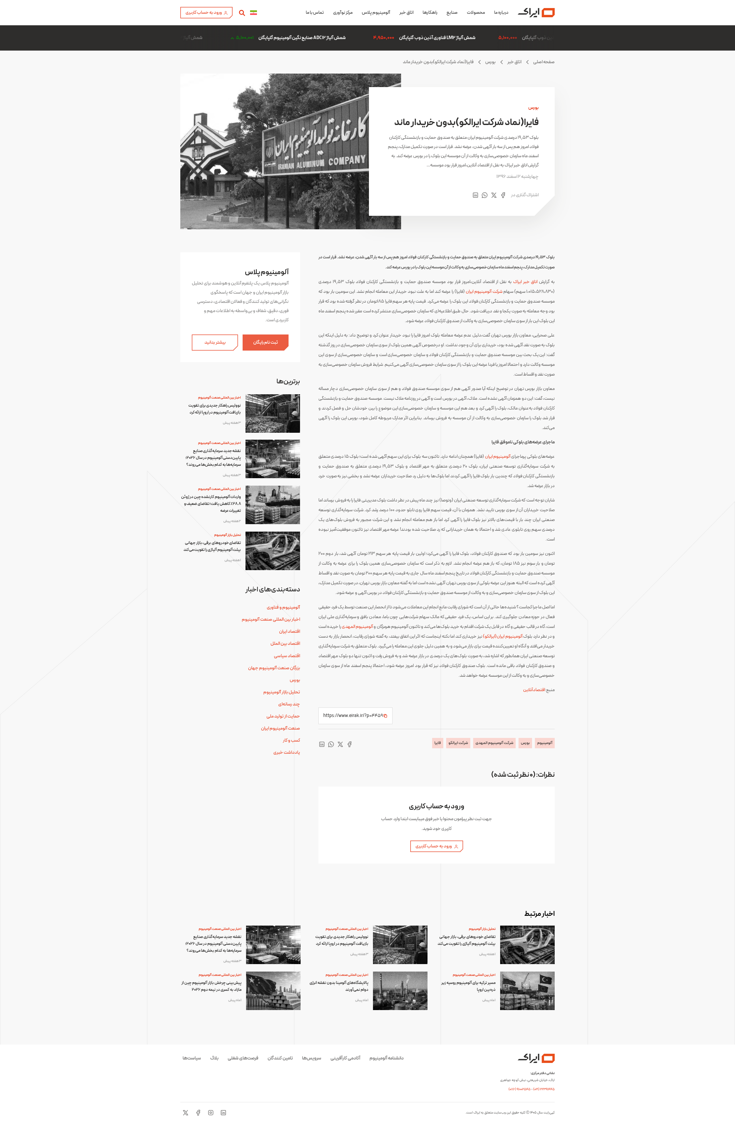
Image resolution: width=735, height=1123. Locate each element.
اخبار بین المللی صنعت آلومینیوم (219, 397)
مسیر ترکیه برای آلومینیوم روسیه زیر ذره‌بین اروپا (468, 986)
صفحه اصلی (544, 62)
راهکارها (430, 12)
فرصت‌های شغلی (243, 1058)
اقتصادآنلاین (534, 690)
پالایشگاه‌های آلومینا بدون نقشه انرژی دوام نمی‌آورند (339, 986)
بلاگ (214, 1058)
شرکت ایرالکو (458, 743)
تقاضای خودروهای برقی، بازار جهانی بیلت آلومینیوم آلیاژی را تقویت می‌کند (212, 546)
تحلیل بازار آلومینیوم (227, 535)
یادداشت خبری (286, 752)
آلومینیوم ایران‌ (497, 456)
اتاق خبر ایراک (525, 281)
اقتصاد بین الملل (285, 643)
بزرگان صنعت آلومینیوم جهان (274, 668)
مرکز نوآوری (343, 12)
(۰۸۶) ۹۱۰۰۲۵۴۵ (519, 1089)
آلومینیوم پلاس (376, 12)
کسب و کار (291, 740)
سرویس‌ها (311, 1058)
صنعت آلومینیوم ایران (280, 728)
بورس (490, 62)
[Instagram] (211, 1112)
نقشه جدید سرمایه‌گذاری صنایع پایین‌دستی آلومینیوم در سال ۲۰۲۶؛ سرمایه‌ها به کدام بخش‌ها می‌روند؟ (213, 458)
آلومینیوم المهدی (357, 626)
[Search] (242, 12)
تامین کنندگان (280, 1058)
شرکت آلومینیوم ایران (484, 291)
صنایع (452, 12)
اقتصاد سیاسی (287, 656)
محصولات (476, 12)
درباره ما (501, 12)
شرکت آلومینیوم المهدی (494, 743)
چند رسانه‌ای (289, 704)
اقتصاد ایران (289, 631)
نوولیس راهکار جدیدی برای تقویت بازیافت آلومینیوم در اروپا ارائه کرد (214, 409)
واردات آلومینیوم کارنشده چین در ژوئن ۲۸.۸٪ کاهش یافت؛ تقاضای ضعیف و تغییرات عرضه (211, 504)
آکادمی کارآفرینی (345, 1058)
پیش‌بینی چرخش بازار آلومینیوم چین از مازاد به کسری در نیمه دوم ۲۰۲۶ (211, 986)
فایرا (437, 743)
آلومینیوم (544, 743)
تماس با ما (315, 12)
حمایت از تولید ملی (283, 716)
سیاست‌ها (192, 1058)
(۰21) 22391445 (544, 1089)
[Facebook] (198, 1112)
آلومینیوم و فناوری (283, 607)
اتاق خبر (406, 12)
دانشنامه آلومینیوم (387, 1058)
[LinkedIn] (223, 1112)
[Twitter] (185, 1112)
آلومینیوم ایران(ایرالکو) (502, 636)
